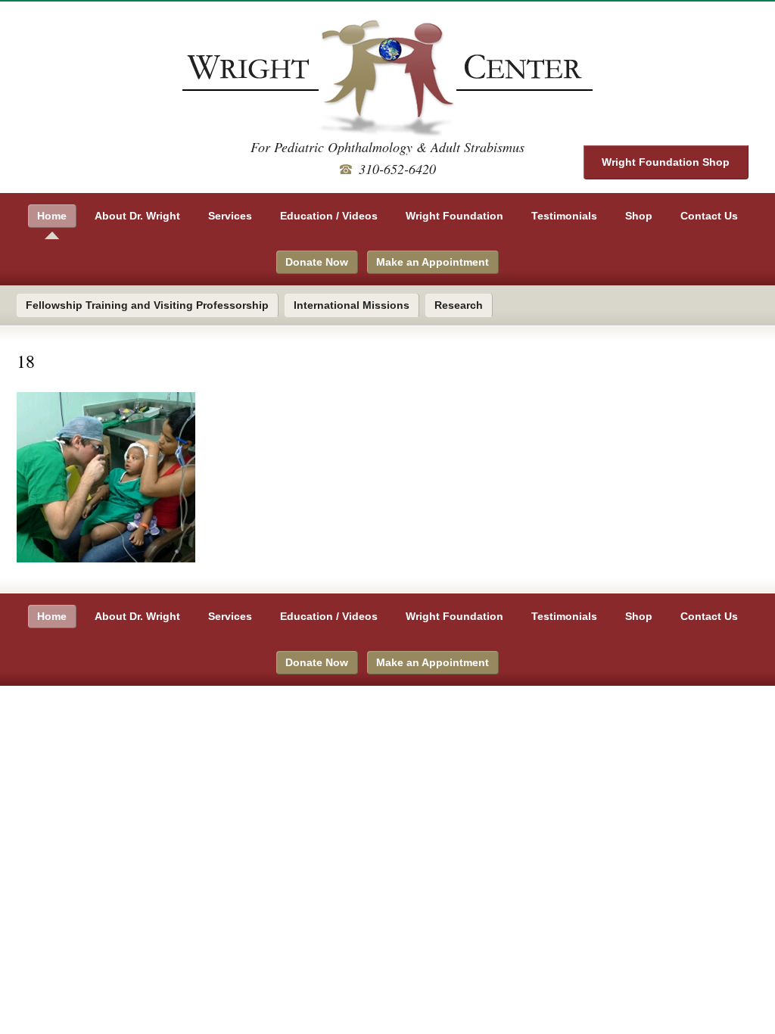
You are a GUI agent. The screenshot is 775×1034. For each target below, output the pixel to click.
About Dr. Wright (137, 216)
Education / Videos (329, 216)
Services (230, 216)
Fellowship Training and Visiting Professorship (147, 305)
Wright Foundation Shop (666, 162)
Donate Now (316, 262)
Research (458, 305)
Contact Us (709, 216)
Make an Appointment (432, 262)
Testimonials (564, 216)
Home (52, 216)
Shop (638, 216)
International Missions (351, 305)
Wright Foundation (454, 216)
